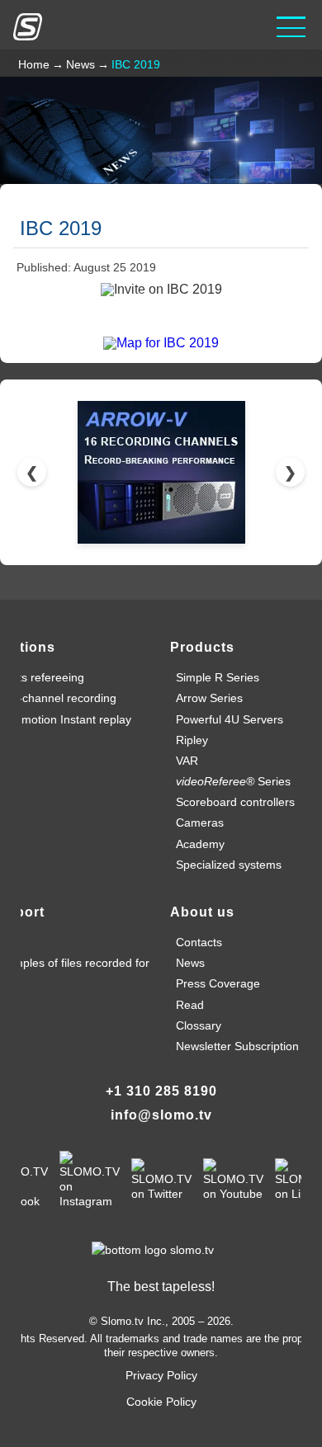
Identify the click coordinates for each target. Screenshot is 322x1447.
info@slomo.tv (161, 1115)
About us (202, 912)
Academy (200, 844)
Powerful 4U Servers (229, 719)
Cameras (200, 822)
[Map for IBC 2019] (161, 342)
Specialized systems (229, 864)
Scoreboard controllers (235, 801)
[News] (161, 129)
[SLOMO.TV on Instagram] (89, 1178)
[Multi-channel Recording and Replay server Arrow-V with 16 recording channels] (161, 472)
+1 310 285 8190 (161, 1091)
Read (190, 1004)
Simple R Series (217, 677)
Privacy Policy (161, 1375)
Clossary (198, 1025)
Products (202, 647)
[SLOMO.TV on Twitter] (161, 1178)
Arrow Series (209, 698)
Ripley (192, 740)
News (190, 962)
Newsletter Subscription (237, 1046)
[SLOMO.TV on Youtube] (233, 1178)
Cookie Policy (161, 1401)
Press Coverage (218, 983)
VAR (187, 760)
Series (233, 781)
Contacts (199, 942)
